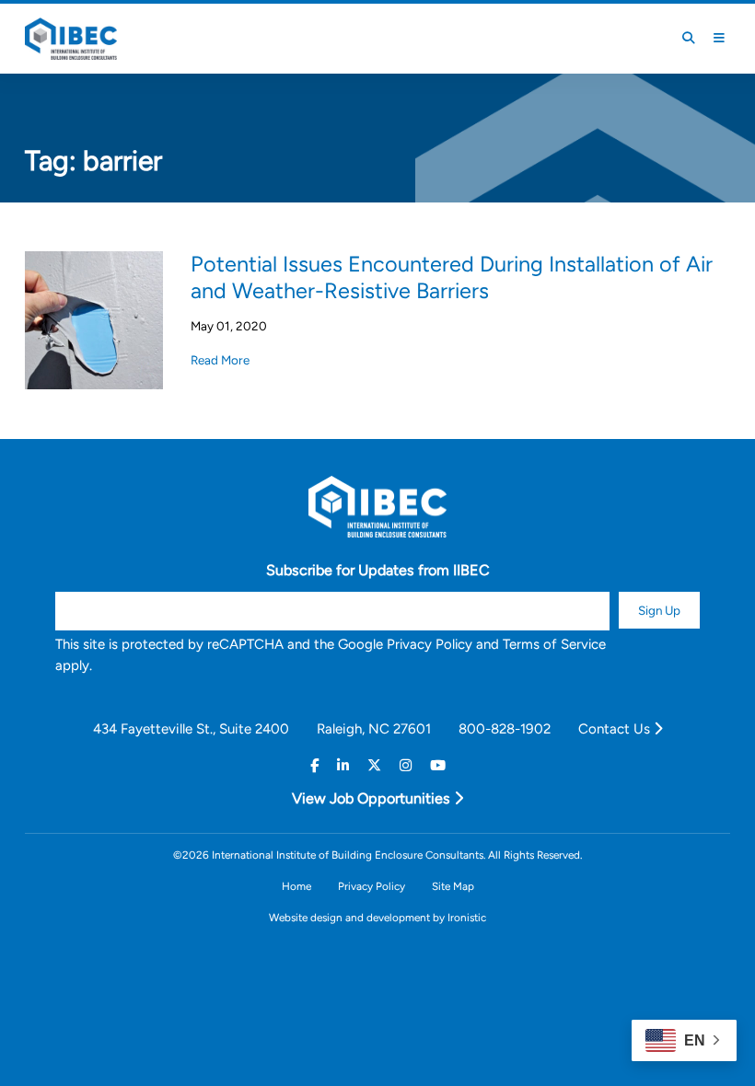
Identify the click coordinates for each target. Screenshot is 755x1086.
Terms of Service (554, 644)
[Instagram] (405, 766)
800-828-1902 (505, 729)
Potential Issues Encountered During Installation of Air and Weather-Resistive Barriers (452, 277)
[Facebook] (314, 766)
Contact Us (616, 729)
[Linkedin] (343, 766)
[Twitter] (374, 766)
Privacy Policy (429, 644)
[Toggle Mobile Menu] (719, 38)
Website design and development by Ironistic (377, 917)
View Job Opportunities (373, 798)
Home (296, 886)
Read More (220, 359)
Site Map (453, 886)
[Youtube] (438, 766)
